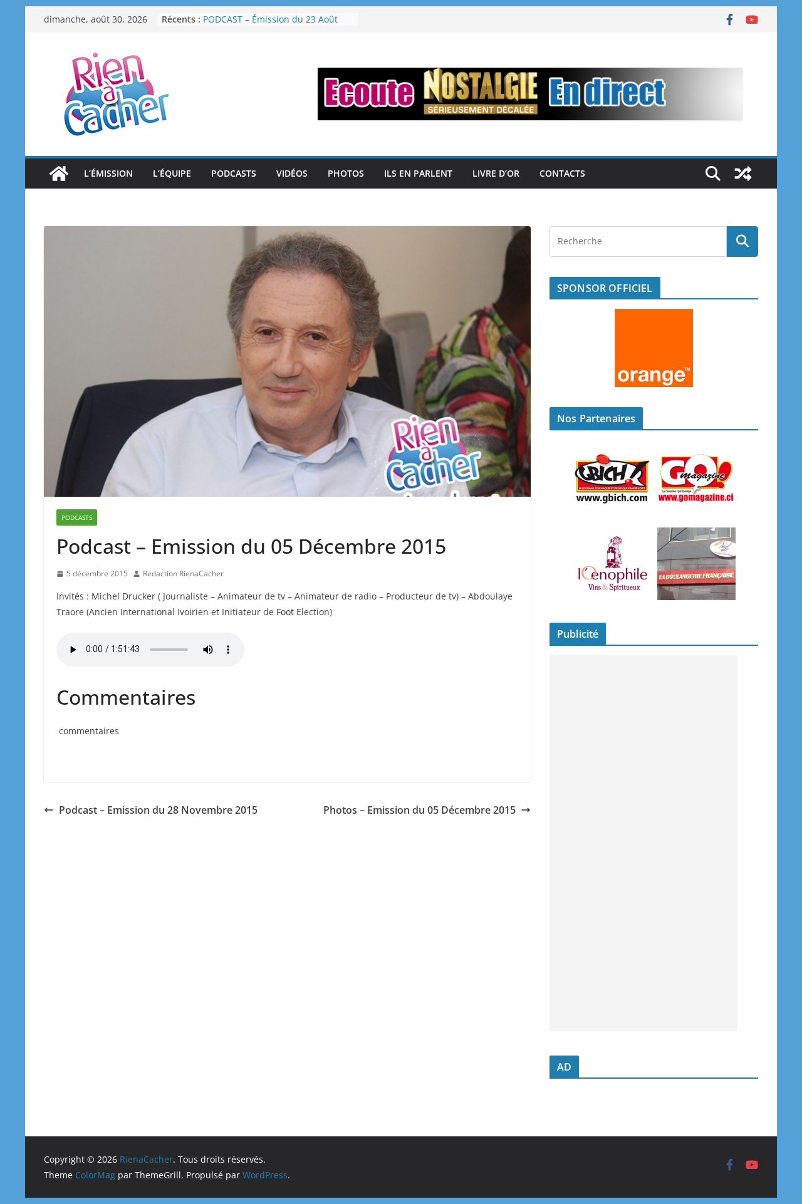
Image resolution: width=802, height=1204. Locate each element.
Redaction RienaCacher (183, 573)
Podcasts (233, 173)
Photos (346, 173)
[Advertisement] (643, 843)
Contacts (562, 173)
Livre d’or (495, 173)
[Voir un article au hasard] (743, 173)
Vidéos (292, 173)
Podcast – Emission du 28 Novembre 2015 (158, 810)
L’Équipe (172, 173)
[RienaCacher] (59, 173)
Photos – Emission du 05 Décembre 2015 (419, 810)
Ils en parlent (418, 173)
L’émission (108, 173)
